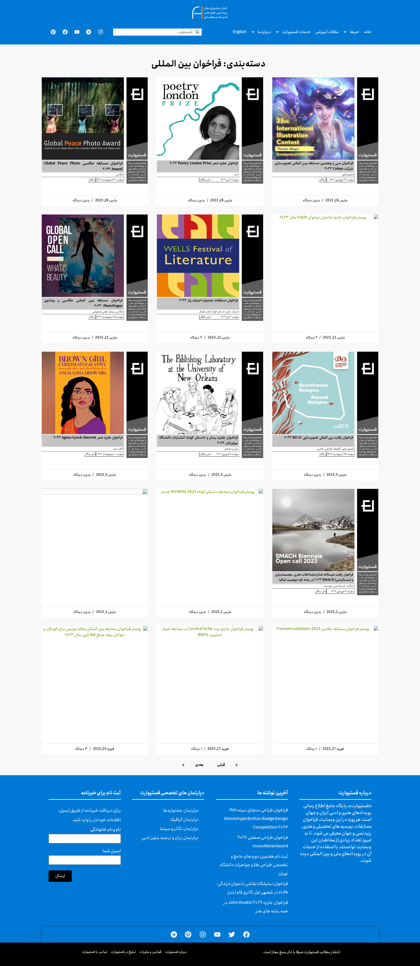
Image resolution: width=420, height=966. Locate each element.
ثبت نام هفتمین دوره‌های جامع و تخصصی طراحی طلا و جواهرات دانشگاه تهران (254, 865)
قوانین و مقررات (150, 952)
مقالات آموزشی (327, 32)
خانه (367, 32)
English (239, 32)
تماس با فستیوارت (94, 952)
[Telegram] (88, 32)
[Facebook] (64, 32)
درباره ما (264, 32)
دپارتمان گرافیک (184, 819)
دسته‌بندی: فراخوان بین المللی (208, 64)
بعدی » (193, 765)
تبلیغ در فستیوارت (123, 952)
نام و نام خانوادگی (105, 830)
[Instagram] (100, 32)
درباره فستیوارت (176, 952)
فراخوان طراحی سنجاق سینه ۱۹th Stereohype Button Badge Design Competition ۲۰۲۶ (256, 819)
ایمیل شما (111, 851)
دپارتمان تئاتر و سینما (179, 828)
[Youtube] (76, 32)
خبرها (354, 32)
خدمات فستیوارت (296, 32)
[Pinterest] (53, 32)
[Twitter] (232, 934)
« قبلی (227, 765)
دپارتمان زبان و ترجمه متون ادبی (170, 838)
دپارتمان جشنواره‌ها (181, 810)
